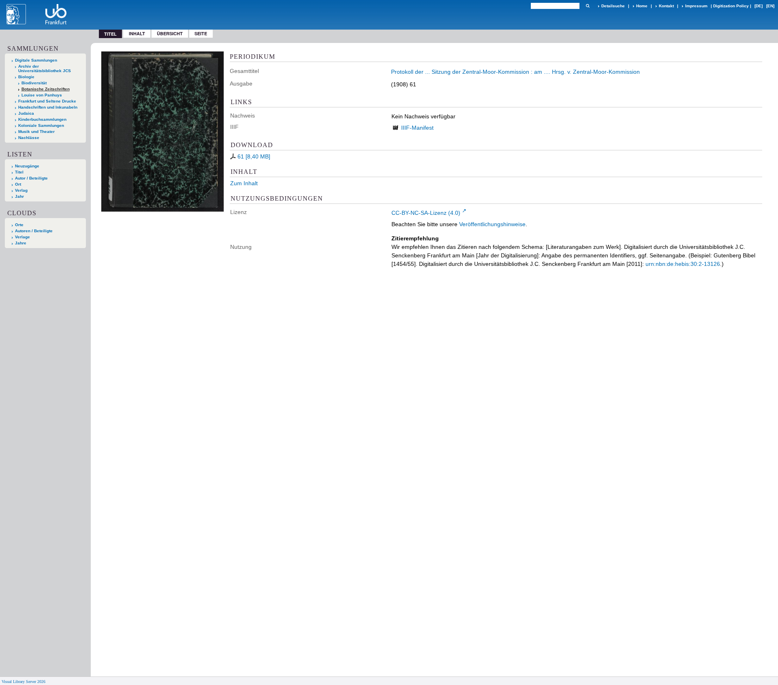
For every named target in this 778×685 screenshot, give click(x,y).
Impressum (696, 6)
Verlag (21, 190)
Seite (200, 33)
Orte (19, 225)
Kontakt (666, 6)
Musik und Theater (36, 131)
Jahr (19, 196)
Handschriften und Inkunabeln (47, 107)
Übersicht (170, 33)
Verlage (22, 237)
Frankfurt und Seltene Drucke (47, 101)
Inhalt (137, 33)
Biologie (26, 77)
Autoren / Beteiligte (34, 231)
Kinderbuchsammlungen (42, 119)
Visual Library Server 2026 (23, 681)
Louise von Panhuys (41, 95)
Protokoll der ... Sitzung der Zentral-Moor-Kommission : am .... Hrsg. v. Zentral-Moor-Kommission (515, 71)
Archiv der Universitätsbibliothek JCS (44, 68)
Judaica (26, 113)
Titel (19, 172)
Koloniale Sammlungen (41, 125)
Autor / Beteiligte (31, 178)
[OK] (587, 5)
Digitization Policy (731, 6)
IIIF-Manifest (417, 127)
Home (642, 6)
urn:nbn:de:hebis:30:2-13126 (682, 264)
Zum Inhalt (244, 183)
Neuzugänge (27, 166)
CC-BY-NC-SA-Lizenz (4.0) (425, 213)
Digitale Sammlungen (36, 60)
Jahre (20, 243)
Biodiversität (34, 83)
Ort (18, 184)
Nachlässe (28, 137)
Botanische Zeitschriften (45, 89)
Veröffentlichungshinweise (492, 224)
